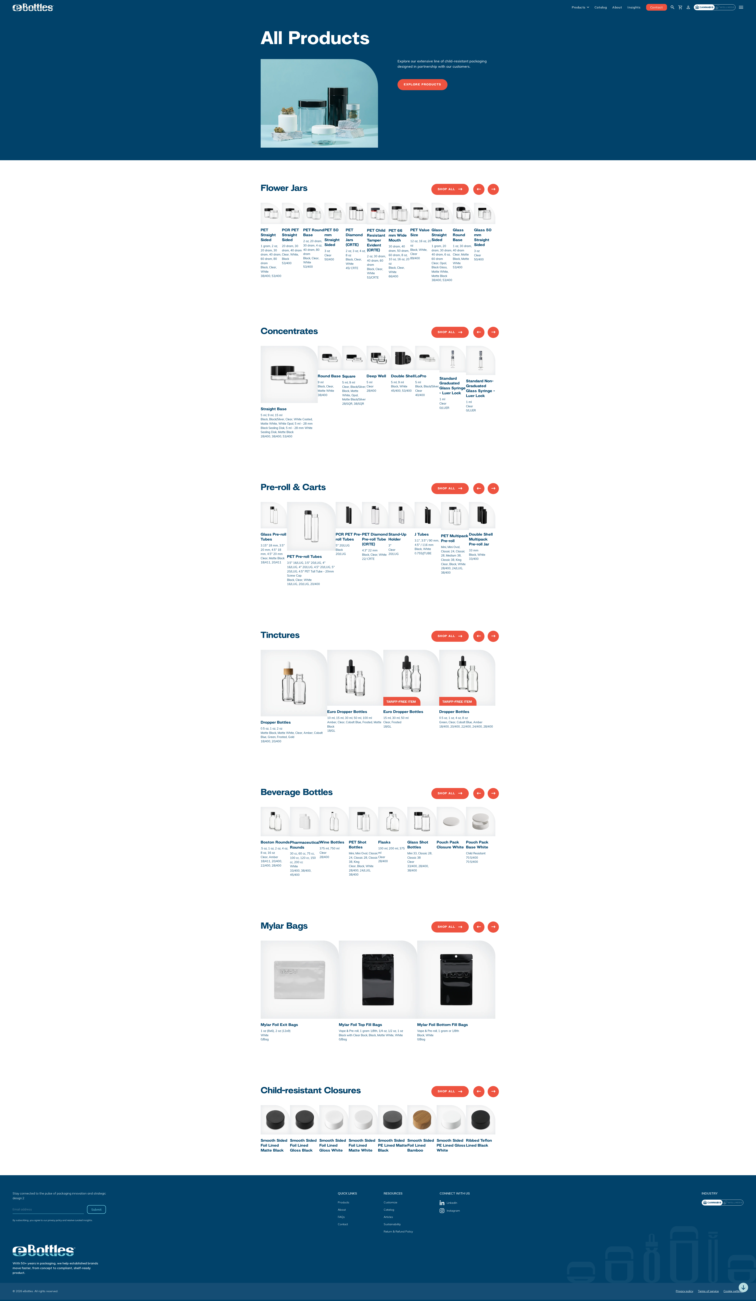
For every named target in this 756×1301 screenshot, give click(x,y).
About (617, 7)
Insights (633, 7)
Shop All (446, 189)
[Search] (672, 7)
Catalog (601, 7)
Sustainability (392, 1224)
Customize (390, 1202)
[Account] (688, 7)
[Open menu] (741, 7)
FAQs (341, 1217)
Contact (656, 7)
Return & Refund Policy (398, 1231)
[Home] (33, 7)
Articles (388, 1217)
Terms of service (708, 1291)
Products (579, 7)
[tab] (725, 7)
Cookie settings (733, 1291)
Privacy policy (684, 1291)
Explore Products (422, 84)
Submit (96, 1209)
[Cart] (680, 7)
